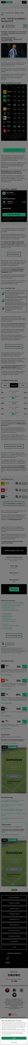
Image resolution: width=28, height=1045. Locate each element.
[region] (14, 1031)
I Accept (14, 1038)
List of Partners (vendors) (6, 1034)
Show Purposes (14, 1042)
